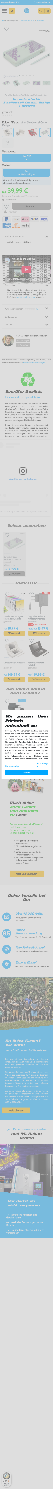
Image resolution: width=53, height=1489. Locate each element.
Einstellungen (42, 765)
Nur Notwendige (12, 766)
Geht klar (26, 772)
